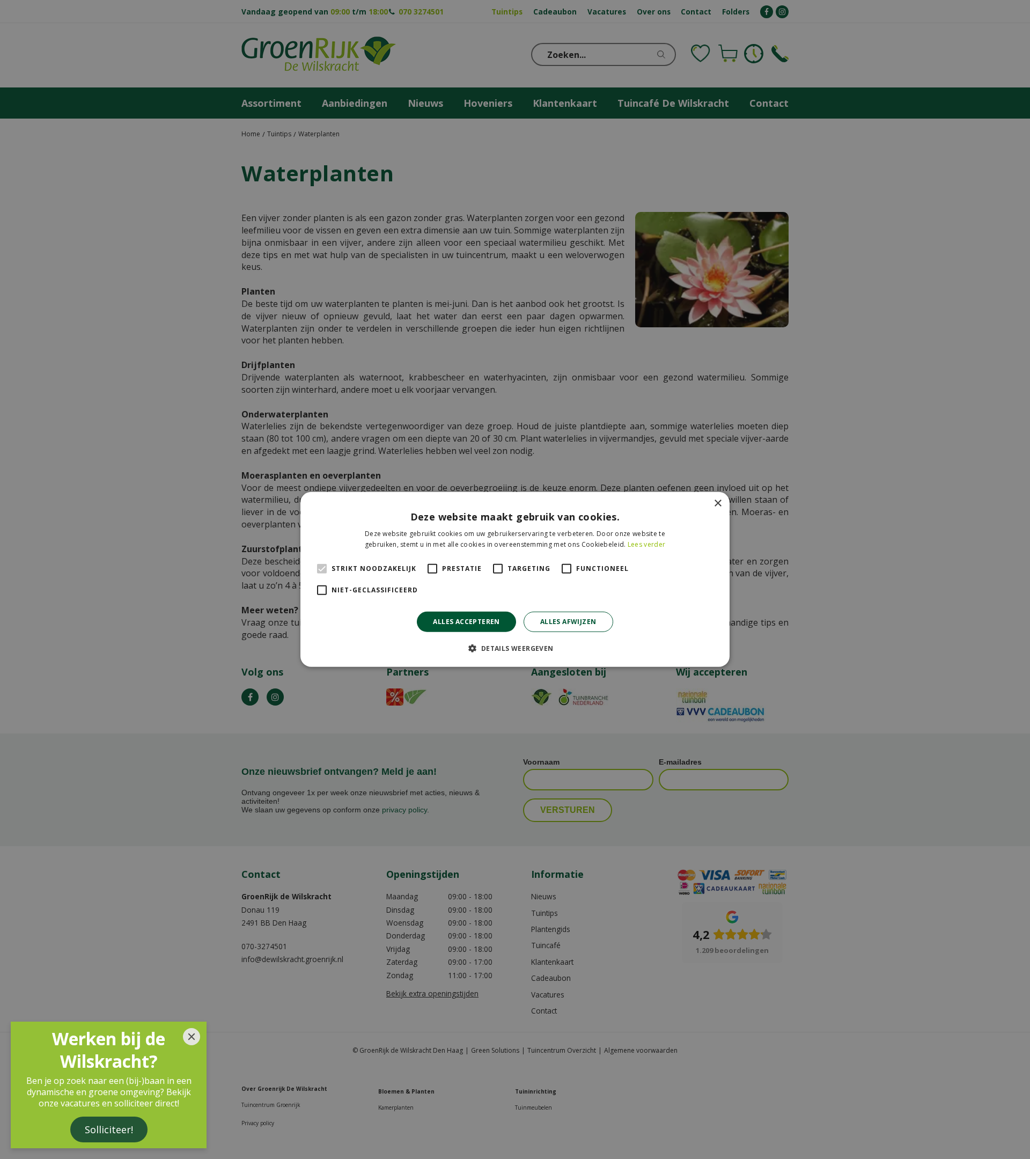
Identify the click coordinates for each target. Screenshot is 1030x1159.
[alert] (515, 579)
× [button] (717, 504)
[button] (514, 648)
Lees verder (646, 544)
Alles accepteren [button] (466, 621)
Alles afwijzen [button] (568, 621)
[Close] (191, 1036)
